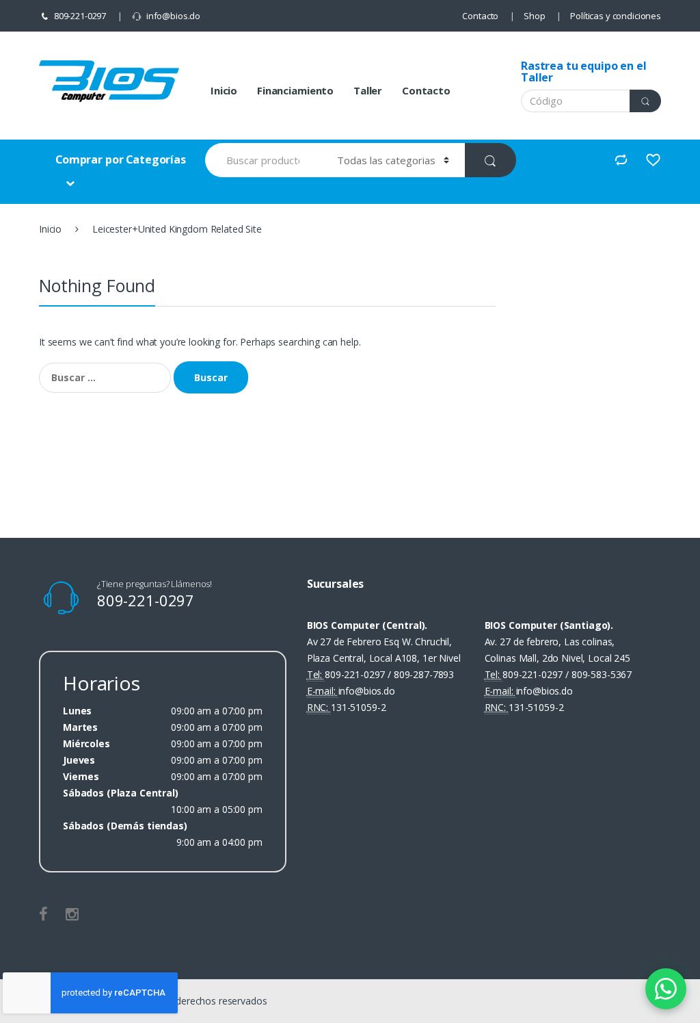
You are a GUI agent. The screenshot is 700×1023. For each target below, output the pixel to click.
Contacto (480, 16)
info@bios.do (173, 16)
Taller (367, 90)
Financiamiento (295, 90)
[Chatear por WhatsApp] (665, 988)
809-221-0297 (80, 16)
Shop (534, 16)
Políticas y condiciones (615, 16)
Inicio (224, 90)
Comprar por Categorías (120, 159)
